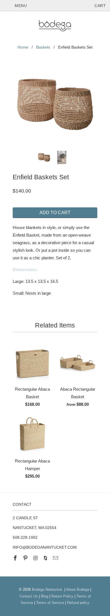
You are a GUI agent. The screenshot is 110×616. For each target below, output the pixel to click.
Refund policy (78, 603)
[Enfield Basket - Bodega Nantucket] (55, 104)
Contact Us (28, 596)
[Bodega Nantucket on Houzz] (46, 558)
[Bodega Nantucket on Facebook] (16, 558)
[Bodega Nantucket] (55, 27)
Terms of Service (50, 603)
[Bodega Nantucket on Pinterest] (26, 558)
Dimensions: (26, 269)
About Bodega (77, 589)
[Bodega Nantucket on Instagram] (36, 558)
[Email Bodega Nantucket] (56, 558)
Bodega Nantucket (47, 589)
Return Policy (62, 596)
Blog (44, 596)
